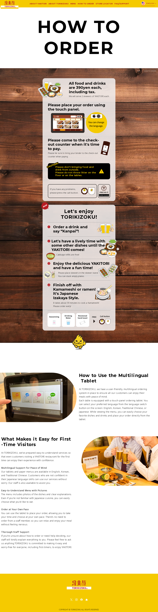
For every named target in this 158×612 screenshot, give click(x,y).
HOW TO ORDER (86, 4)
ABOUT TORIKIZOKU (59, 4)
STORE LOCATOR (104, 4)
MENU (73, 4)
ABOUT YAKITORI (38, 4)
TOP (138, 71)
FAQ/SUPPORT (122, 4)
